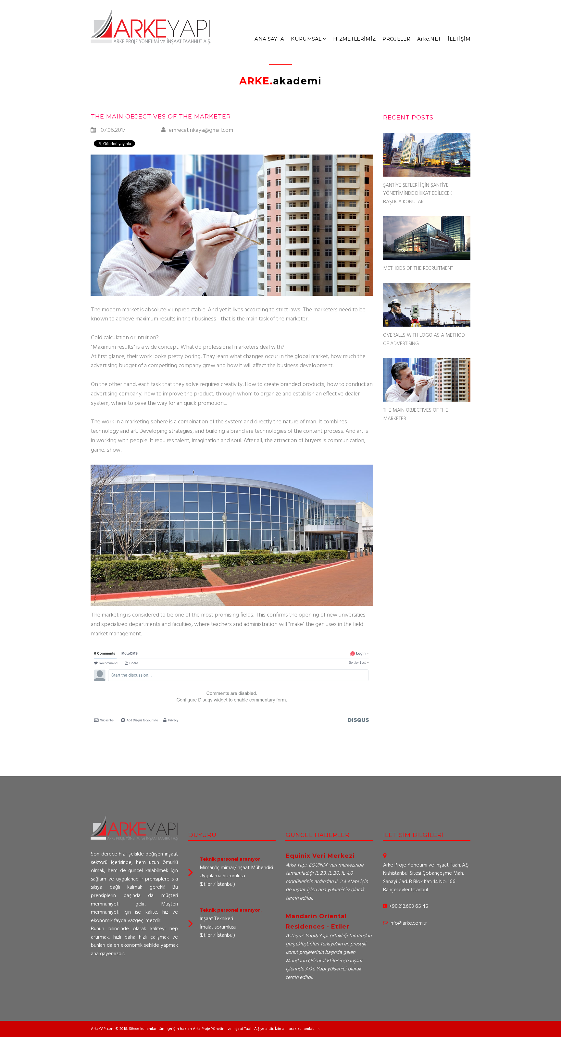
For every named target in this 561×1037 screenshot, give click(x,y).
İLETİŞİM (459, 39)
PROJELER (396, 39)
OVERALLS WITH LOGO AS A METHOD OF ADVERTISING (424, 339)
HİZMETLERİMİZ (354, 39)
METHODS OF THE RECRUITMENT (418, 268)
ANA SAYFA (269, 39)
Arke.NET (429, 39)
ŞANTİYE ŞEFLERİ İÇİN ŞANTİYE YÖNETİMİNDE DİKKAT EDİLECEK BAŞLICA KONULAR (417, 193)
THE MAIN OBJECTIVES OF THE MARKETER (415, 414)
